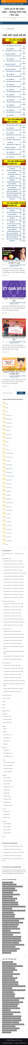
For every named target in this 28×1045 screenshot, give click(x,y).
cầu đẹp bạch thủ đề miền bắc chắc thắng (13, 564)
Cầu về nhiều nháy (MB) (10, 476)
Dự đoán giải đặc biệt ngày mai (10, 904)
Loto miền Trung (9, 525)
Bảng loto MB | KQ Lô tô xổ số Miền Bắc (14, 372)
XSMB (3, 701)
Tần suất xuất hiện (9, 510)
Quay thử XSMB (8, 529)
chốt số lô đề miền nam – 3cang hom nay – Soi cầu (14, 12)
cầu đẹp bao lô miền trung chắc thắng (12, 631)
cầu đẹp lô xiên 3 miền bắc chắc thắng (12, 613)
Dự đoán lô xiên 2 (7, 908)
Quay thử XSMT (8, 536)
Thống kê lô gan (8, 483)
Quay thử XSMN (8, 533)
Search (21, 393)
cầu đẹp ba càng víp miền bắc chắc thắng (13, 4)
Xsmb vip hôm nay (6, 558)
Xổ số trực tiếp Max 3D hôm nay (14, 338)
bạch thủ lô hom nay (8, 886)
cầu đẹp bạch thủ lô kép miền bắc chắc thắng (13, 567)
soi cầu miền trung (7, 942)
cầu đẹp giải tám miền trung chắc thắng (12, 640)
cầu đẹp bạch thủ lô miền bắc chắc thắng (12, 570)
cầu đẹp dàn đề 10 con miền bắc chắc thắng (13, 588)
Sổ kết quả (4, 714)
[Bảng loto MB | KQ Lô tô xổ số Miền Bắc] (14, 364)
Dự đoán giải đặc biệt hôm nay (10, 902)
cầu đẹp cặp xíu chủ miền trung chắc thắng (13, 634)
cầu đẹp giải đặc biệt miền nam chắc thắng (13, 671)
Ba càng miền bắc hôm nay (9, 884)
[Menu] (1, 23)
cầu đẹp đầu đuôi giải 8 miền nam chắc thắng (13, 680)
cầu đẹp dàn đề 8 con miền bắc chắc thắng (13, 585)
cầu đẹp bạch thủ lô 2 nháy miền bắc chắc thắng (14, 573)
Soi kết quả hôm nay (7, 695)
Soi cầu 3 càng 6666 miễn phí (10, 926)
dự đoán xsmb (21, 910)
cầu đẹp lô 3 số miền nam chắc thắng (12, 677)
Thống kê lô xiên (9, 487)
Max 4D (7, 445)
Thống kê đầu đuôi (7, 805)
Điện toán (4, 747)
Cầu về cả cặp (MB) (9, 472)
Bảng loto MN (6, 814)
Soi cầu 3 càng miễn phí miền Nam (11, 928)
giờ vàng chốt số (14, 920)
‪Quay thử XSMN (7, 829)
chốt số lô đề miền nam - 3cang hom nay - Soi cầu (17, 265)
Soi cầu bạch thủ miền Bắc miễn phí (11, 932)
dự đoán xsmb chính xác (8, 914)
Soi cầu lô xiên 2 (6, 940)
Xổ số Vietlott (6, 741)
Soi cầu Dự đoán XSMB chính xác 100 (11, 936)
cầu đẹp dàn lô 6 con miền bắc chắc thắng (13, 597)
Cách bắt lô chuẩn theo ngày (9, 890)
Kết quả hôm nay (9, 415)
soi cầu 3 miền (6, 930)
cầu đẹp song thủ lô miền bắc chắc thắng (12, 625)
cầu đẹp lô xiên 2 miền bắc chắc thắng (12, 609)
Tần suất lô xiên (6, 953)
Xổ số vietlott (8, 430)
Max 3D (5, 731)
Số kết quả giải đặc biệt (18, 944)
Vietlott (3, 726)
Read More (4, 275)
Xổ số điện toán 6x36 (9, 453)
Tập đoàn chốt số (6, 698)
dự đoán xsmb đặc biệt (8, 916)
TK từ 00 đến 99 (8, 514)
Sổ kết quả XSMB (9, 419)
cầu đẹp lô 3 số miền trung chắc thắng (12, 643)
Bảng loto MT (6, 811)
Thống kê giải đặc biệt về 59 (9, 951)
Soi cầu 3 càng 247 (13, 924)
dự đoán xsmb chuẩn (8, 912)
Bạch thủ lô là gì (18, 886)
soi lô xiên (15, 942)
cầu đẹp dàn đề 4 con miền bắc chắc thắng (13, 579)
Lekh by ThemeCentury (20, 1043)
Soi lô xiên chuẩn (7, 944)
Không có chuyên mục (8, 922)
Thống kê (7, 449)
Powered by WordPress (7, 1043)
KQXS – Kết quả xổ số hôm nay (14, 299)
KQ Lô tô (4, 809)
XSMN (7, 407)
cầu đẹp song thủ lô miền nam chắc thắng (13, 688)
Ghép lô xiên (6, 920)
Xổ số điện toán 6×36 (8, 756)
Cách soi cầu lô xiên (7, 892)
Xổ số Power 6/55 (9, 438)
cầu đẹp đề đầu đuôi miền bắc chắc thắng (13, 603)
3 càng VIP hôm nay (7, 882)
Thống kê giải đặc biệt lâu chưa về (11, 948)
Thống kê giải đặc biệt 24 (9, 946)
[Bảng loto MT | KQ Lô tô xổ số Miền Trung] (14, 253)
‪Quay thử (4, 821)
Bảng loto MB (6, 817)
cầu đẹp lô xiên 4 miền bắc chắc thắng (12, 616)
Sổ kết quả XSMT (9, 426)
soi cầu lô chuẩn (16, 938)
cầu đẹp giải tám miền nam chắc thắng (12, 674)
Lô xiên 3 (5, 924)
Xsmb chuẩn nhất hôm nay (8, 601)
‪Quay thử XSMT (7, 826)
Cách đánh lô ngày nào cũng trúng (11, 894)
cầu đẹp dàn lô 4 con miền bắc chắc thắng (13, 594)
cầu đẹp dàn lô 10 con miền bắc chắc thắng (13, 591)
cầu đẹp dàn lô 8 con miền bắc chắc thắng (13, 606)
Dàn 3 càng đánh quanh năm (9, 898)
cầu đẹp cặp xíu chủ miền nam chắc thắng (13, 668)
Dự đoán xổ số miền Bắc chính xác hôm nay (13, 918)
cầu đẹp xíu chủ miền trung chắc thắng (12, 659)
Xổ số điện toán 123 (9, 457)
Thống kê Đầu (8, 495)
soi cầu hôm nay (7, 938)
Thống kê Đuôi (8, 498)
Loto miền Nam (8, 521)
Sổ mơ (7, 544)
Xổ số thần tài (8, 460)
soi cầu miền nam (16, 940)
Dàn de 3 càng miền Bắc (8, 900)
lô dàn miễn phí (18, 922)
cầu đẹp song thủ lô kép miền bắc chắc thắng (13, 622)
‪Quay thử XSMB (7, 832)
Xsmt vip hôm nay (6, 628)
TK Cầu (4, 760)
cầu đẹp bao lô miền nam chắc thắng (12, 665)
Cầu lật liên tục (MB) (9, 468)
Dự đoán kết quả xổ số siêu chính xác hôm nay (14, 906)
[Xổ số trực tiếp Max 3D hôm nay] (14, 327)
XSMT (7, 411)
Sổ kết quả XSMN (7, 719)
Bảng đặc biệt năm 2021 (8, 888)
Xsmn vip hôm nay (6, 663)
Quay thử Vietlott (9, 540)
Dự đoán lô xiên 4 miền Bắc (9, 910)
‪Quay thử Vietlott (7, 823)
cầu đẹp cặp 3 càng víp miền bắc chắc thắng (13, 576)
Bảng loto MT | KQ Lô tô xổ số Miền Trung (14, 262)
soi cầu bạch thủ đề (7, 934)
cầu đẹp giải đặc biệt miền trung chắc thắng (13, 637)
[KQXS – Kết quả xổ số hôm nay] (14, 289)
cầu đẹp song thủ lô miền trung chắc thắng (13, 656)
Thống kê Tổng (8, 506)
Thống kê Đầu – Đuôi (9, 502)
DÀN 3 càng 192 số (7, 896)
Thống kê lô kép (8, 491)
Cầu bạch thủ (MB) (9, 464)
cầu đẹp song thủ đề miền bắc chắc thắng (13, 619)
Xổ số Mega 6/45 (8, 434)
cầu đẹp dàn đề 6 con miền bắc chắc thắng (13, 582)
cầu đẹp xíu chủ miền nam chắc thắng (12, 691)
